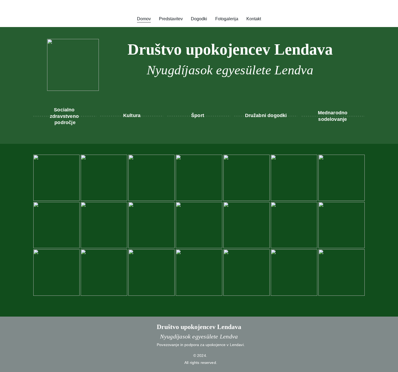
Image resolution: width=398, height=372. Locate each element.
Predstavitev (171, 18)
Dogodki (199, 18)
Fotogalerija (226, 18)
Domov (144, 18)
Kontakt (253, 18)
